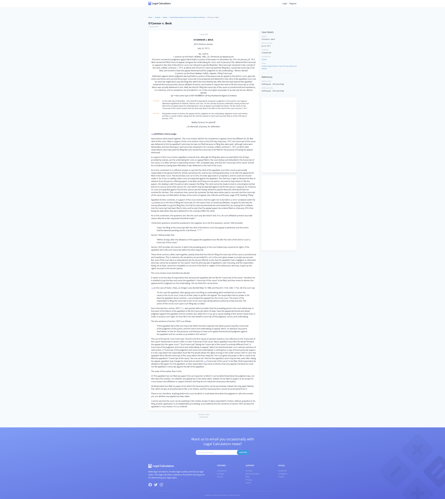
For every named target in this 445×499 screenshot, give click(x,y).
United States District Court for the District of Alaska (187, 17)
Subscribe (243, 452)
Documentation (252, 473)
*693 (152, 288)
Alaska (165, 17)
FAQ (247, 476)
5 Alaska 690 (153, 26)
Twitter (281, 476)
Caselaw (157, 17)
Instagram (282, 473)
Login (284, 3)
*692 (152, 203)
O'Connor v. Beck (160, 23)
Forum (220, 476)
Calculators (222, 470)
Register (293, 3)
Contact (249, 470)
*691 (152, 134)
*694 (205, 361)
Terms (248, 483)
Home (150, 17)
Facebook (282, 470)
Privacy (249, 479)
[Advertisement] (279, 135)
